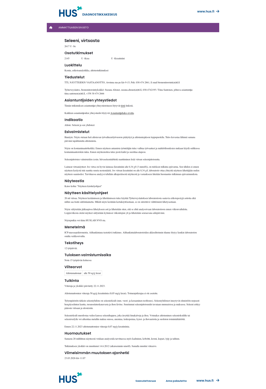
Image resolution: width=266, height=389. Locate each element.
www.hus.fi (205, 11)
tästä (123, 105)
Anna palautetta (176, 381)
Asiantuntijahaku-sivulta (122, 113)
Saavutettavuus (145, 381)
